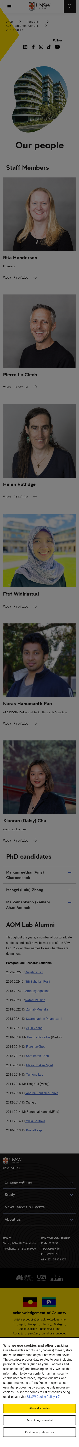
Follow (57, 40)
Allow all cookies (39, 1408)
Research (33, 21)
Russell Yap (33, 1130)
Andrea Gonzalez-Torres (41, 1093)
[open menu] (9, 6)
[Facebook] (33, 47)
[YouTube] (56, 47)
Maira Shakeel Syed (39, 1065)
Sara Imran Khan (37, 1056)
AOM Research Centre (22, 26)
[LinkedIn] (26, 47)
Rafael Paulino (35, 1000)
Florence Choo (35, 1046)
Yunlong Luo (34, 1074)
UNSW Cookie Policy (44, 1396)
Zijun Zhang (34, 1028)
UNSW (9, 21)
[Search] (70, 6)
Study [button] (10, 1194)
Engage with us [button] (18, 1182)
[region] (39, 1392)
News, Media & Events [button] (25, 1207)
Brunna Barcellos (38, 1037)
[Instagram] (41, 47)
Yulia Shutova (35, 1121)
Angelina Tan (34, 972)
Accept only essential (39, 1420)
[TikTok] (49, 47)
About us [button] (13, 1219)
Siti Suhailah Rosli (37, 981)
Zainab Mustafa (37, 1009)
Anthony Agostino (37, 991)
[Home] (39, 6)
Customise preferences (39, 1432)
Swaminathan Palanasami (44, 1019)
